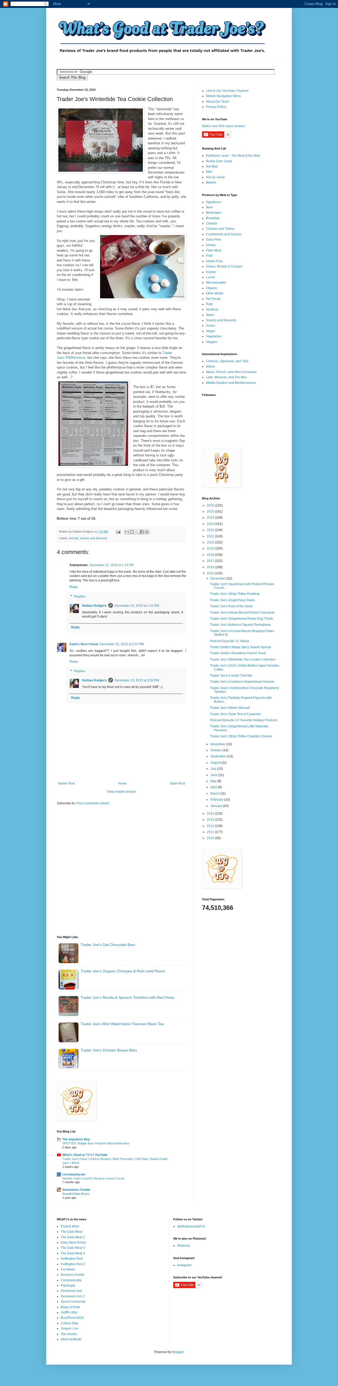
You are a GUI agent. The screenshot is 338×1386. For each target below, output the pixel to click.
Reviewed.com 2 (73, 1296)
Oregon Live (69, 1328)
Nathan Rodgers (94, 606)
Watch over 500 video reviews (223, 126)
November (218, 744)
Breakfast (212, 218)
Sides (210, 315)
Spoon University (73, 1301)
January (216, 806)
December (218, 578)
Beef (209, 207)
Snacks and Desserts (221, 320)
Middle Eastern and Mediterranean (231, 383)
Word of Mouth (71, 1339)
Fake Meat (213, 250)
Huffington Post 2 (73, 1264)
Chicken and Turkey (220, 229)
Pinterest (183, 1246)
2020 (211, 542)
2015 (211, 573)
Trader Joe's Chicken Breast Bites (109, 1050)
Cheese (211, 223)
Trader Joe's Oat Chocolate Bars (108, 945)
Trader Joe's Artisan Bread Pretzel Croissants (242, 612)
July (213, 769)
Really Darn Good (219, 161)
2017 (211, 561)
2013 (211, 819)
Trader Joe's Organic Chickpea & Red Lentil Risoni (123, 971)
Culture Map (69, 1323)
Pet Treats (213, 299)
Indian (210, 366)
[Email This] (126, 531)
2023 (211, 524)
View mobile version (121, 792)
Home (122, 783)
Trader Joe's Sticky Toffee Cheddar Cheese (241, 736)
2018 (211, 555)
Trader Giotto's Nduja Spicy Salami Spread (240, 647)
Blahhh (211, 182)
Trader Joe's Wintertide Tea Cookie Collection (242, 659)
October (216, 750)
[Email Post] (118, 531)
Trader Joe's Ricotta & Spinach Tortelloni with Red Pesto (127, 997)
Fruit (209, 255)
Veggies (212, 342)
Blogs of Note (70, 1307)
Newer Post (66, 783)
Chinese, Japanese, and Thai (227, 361)
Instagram (184, 1265)
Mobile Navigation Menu (223, 96)
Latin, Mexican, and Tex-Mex (226, 377)
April (214, 787)
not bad (73, 538)
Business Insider (72, 1275)
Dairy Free (213, 239)
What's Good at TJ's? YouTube (84, 1155)
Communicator (71, 1280)
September (218, 756)
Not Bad (212, 166)
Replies (79, 596)
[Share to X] (136, 531)
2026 (211, 505)
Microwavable (216, 282)
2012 (211, 826)
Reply (73, 587)
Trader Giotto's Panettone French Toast (238, 653)
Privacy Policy (216, 107)
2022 (211, 530)
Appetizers (213, 202)
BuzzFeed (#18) (72, 1318)
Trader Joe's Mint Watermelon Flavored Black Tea (122, 1024)
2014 (211, 813)
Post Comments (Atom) (92, 803)
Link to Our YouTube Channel (227, 91)
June (214, 775)
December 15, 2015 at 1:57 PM (122, 644)
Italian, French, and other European (231, 372)
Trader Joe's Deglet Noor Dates (232, 600)
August (215, 762)
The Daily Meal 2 (73, 1237)
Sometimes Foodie (76, 1190)
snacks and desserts (93, 538)
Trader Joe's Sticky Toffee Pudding (234, 594)
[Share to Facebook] (141, 531)
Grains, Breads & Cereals (224, 266)
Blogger (177, 1352)
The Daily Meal (71, 1232)
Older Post (177, 783)
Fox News (68, 1269)
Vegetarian (214, 336)
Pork (209, 304)
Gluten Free (214, 261)
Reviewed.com (71, 1291)
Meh (209, 172)
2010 (211, 838)
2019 (211, 548)
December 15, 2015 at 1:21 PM (111, 565)
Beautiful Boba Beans (76, 1193)
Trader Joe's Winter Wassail (230, 708)
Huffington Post (72, 1258)
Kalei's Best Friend (83, 644)
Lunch (210, 277)
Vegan (210, 331)
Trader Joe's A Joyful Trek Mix (231, 675)
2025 (211, 511)
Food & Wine (70, 1226)
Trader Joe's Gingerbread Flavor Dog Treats (241, 618)
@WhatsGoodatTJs (191, 1226)
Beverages (214, 212)
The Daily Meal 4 (73, 1253)
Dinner (211, 245)
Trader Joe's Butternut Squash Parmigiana (240, 625)
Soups (210, 325)
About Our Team (217, 101)
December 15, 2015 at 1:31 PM (137, 606)
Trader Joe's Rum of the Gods (231, 606)
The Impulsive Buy (76, 1139)
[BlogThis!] (131, 531)
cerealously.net (73, 1174)
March (215, 793)
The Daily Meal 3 (73, 1248)
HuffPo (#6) (69, 1312)
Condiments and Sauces (223, 234)
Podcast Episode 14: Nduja (229, 641)
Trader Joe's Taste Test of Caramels (235, 714)
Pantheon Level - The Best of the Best (233, 155)
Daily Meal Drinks (73, 1242)
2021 (211, 536)
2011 (211, 832)
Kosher (211, 272)
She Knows (69, 1334)
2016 (211, 567)
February (217, 799)
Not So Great (215, 177)
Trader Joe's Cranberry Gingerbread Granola (242, 682)
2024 (211, 517)
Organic (211, 288)
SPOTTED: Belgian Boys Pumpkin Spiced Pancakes (95, 1143)
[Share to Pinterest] (146, 531)
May (213, 781)
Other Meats (214, 293)
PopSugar (68, 1285)
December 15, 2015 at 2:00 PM (137, 680)
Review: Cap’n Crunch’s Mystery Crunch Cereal (93, 1178)
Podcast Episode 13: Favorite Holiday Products (243, 720)
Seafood (212, 309)
